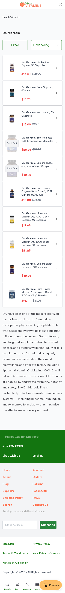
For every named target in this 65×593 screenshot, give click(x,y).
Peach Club (39, 491)
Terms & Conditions (15, 553)
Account (38, 470)
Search (7, 504)
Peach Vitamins (11, 17)
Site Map (8, 544)
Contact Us (40, 504)
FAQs (36, 498)
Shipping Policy (13, 498)
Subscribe (48, 524)
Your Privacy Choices (46, 553)
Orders (37, 477)
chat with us (11, 455)
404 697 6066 (13, 446)
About (7, 477)
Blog (6, 484)
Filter (15, 45)
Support (8, 491)
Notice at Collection (15, 562)
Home (6, 470)
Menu (37, 589)
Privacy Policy (41, 544)
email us (37, 455)
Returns (37, 484)
